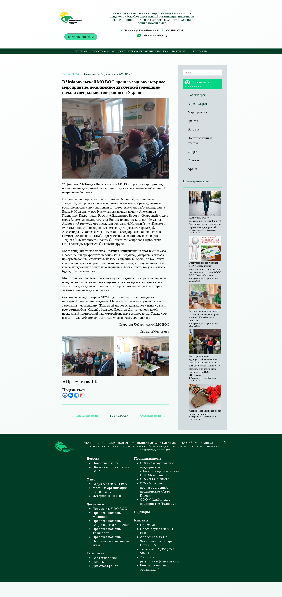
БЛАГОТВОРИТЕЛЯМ (81, 36)
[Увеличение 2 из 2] (165, 340)
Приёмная (148, 525)
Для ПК (98, 562)
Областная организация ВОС (111, 469)
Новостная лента (106, 463)
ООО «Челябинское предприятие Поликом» (158, 501)
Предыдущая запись (87, 415)
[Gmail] (82, 395)
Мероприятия (197, 112)
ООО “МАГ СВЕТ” (154, 479)
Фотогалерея (197, 95)
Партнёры (142, 511)
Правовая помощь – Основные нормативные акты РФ (111, 541)
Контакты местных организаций (154, 567)
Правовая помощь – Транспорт (108, 531)
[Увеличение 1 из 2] (110, 340)
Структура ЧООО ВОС (110, 484)
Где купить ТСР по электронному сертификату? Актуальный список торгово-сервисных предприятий (205, 222)
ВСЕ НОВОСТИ (119, 415)
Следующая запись (150, 415)
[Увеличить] (118, 32)
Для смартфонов (105, 566)
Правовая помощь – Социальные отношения (111, 523)
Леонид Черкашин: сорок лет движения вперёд (205, 412)
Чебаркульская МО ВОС (114, 74)
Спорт (192, 151)
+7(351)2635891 (174, 30)
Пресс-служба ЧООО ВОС (156, 531)
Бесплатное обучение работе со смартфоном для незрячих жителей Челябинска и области (205, 315)
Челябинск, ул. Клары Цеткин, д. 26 (141, 30)
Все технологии (105, 558)
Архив (192, 169)
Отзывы (193, 160)
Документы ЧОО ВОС (110, 508)
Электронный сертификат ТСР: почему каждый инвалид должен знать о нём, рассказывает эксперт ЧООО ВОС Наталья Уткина (205, 269)
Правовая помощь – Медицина (108, 514)
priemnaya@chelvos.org (155, 35)
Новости (89, 74)
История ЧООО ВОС (109, 496)
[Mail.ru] (65, 395)
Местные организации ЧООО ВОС (110, 490)
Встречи (193, 129)
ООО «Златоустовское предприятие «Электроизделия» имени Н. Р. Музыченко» (159, 469)
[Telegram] (76, 395)
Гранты (193, 121)
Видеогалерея (197, 103)
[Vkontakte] (70, 395)
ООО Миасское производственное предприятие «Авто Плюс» (155, 489)
